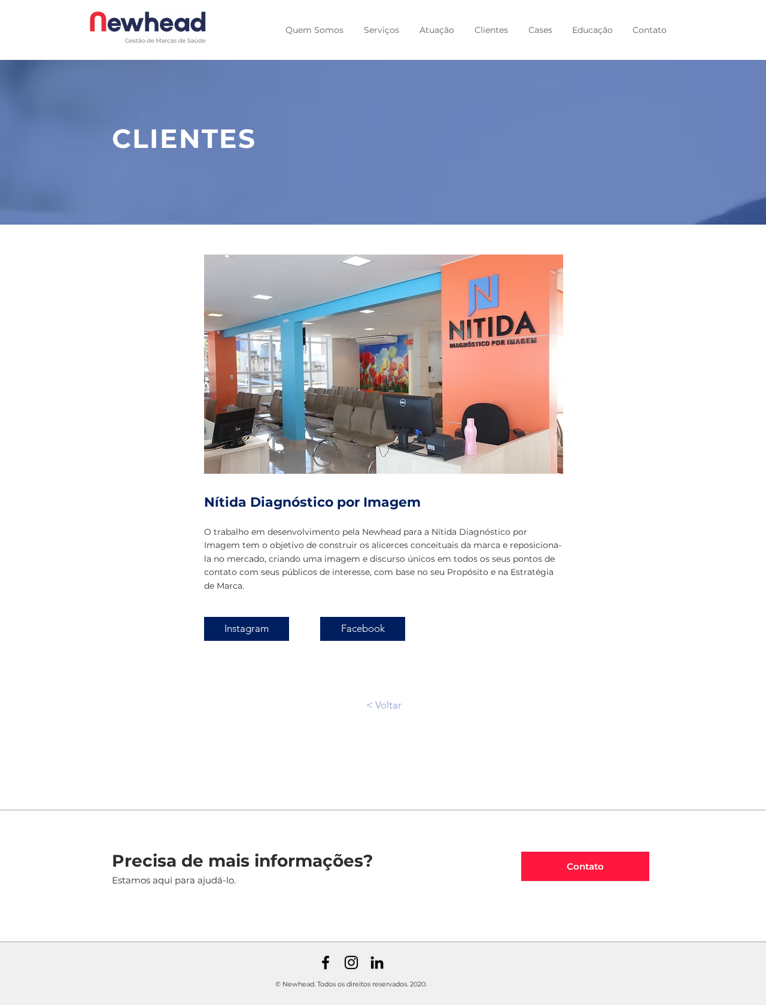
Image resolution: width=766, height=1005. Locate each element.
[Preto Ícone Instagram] (351, 962)
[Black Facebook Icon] (326, 962)
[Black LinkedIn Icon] (377, 962)
